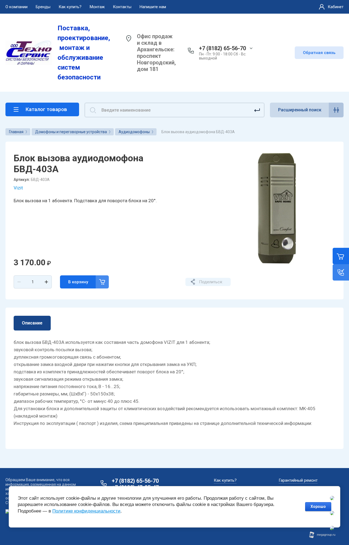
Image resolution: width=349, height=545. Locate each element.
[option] (276, 208)
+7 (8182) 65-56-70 (222, 48)
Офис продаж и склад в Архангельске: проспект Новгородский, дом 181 (156, 52)
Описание (32, 323)
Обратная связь (319, 52)
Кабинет (336, 6)
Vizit (18, 187)
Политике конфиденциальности (86, 511)
